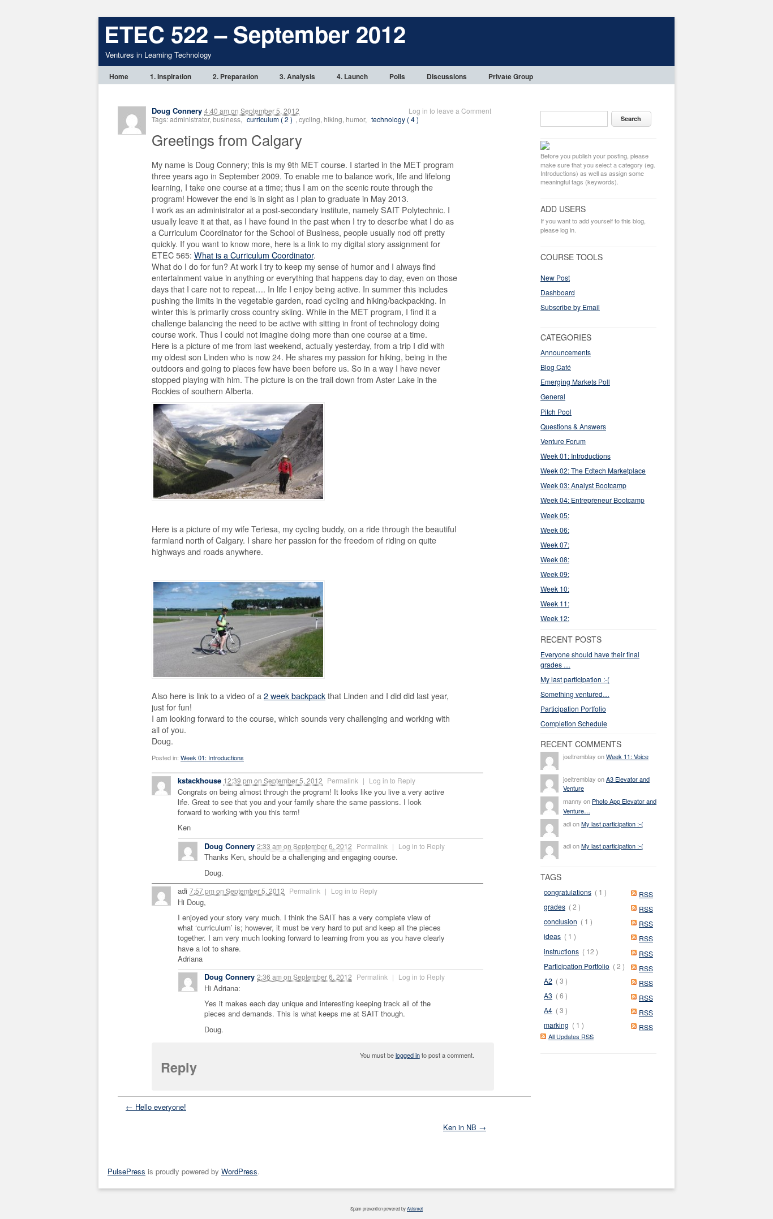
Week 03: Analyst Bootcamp (583, 485)
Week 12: (554, 618)
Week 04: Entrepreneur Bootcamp (592, 500)
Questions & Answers (573, 426)
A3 (548, 995)
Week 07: (554, 544)
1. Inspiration (170, 76)
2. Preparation (235, 76)
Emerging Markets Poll (575, 381)
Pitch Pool (556, 411)
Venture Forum (563, 441)
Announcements (565, 352)
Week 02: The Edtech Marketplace (593, 470)
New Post (555, 277)
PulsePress (126, 1171)
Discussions (447, 76)
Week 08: (554, 559)
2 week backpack (294, 695)
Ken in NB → (464, 1127)
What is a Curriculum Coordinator (254, 255)
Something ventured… (574, 694)
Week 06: (554, 530)
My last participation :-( (574, 679)
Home (118, 76)
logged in (408, 1054)
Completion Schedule (573, 723)
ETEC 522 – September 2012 (255, 34)
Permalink (342, 780)
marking (556, 1025)
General (552, 396)
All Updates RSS (571, 1036)
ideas (552, 936)
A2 (548, 980)
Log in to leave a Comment (450, 110)
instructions (561, 951)
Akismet (415, 1208)
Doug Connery (177, 110)
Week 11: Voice (627, 756)
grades (554, 906)
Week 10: (554, 588)
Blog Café (555, 367)
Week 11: (554, 603)
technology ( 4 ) (395, 119)
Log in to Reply (392, 780)
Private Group (510, 76)
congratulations (567, 892)
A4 (548, 1010)
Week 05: (554, 515)
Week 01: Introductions (212, 757)
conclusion (560, 921)
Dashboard (557, 292)
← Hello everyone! (156, 1106)
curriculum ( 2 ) (270, 119)
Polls (397, 76)
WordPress (239, 1171)
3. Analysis (297, 76)
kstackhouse (199, 780)
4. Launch (352, 76)
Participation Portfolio (573, 708)
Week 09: (554, 574)
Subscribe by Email (570, 307)
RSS (646, 894)
